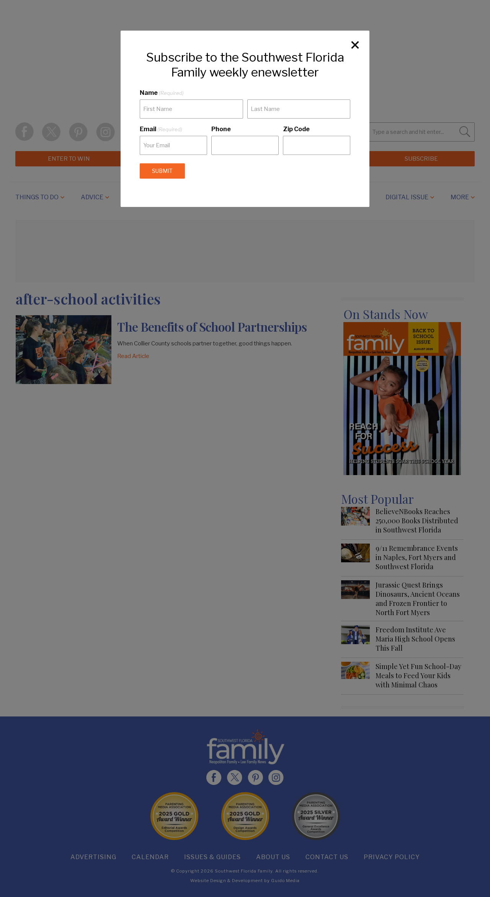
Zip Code (296, 129)
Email (161, 129)
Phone (221, 129)
